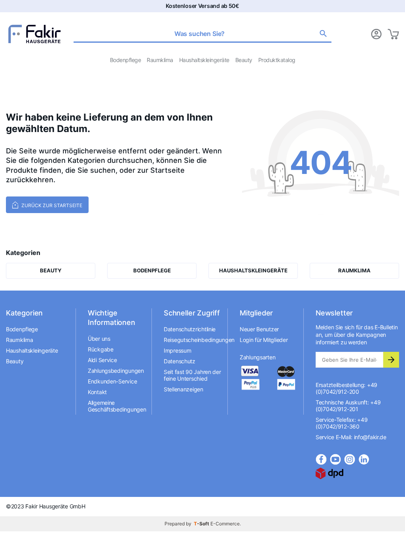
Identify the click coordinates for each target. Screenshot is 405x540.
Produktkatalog (276, 60)
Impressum (177, 350)
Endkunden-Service (112, 381)
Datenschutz (179, 361)
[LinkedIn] (363, 459)
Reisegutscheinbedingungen (192, 339)
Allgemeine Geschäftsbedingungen (117, 406)
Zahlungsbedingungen (116, 370)
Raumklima (160, 60)
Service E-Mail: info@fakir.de (351, 437)
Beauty (243, 60)
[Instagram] (349, 459)
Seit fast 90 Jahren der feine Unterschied (192, 375)
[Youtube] (335, 459)
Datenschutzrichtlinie (190, 329)
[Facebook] (321, 459)
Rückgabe (101, 349)
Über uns (99, 338)
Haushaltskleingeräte (204, 60)
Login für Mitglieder (264, 339)
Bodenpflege (125, 60)
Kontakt (97, 392)
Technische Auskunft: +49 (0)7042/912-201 (348, 405)
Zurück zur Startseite (51, 205)
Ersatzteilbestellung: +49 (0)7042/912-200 (346, 388)
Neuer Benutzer (259, 329)
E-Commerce (225, 524)
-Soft (202, 524)
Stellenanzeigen (183, 389)
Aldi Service (102, 360)
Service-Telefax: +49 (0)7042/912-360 (341, 423)
